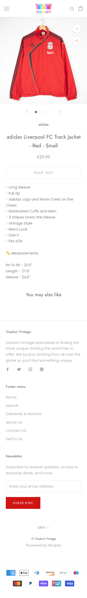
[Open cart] (81, 8)
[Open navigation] (6, 8)
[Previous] (27, 112)
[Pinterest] (42, 369)
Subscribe (23, 503)
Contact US (16, 430)
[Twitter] (19, 369)
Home (11, 397)
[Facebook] (7, 369)
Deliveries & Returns (23, 413)
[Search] (72, 9)
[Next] (60, 112)
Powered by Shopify (43, 545)
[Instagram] (30, 369)
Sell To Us (14, 438)
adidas (43, 124)
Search (12, 405)
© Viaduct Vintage (43, 538)
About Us (14, 422)
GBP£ (41, 527)
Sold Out (43, 172)
